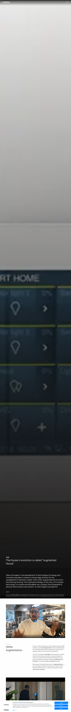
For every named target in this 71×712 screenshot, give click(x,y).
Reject (61, 708)
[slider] (30, 636)
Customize (61, 705)
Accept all (61, 702)
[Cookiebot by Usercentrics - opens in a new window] (6, 710)
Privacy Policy (20, 703)
